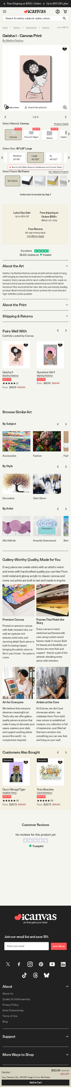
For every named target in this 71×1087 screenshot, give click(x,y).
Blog (5, 1021)
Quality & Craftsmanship (16, 999)
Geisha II (7, 372)
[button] (13, 134)
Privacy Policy (10, 1004)
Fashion (16, 27)
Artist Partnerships (13, 1010)
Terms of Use (10, 1016)
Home (5, 27)
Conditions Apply (35, 236)
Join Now (59, 946)
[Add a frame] (11, 107)
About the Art (13, 266)
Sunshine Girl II (46, 372)
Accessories (31, 27)
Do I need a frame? (59, 171)
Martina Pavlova (10, 375)
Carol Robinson (44, 792)
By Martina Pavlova (12, 40)
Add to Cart (36, 1082)
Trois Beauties (45, 789)
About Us (7, 993)
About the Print (14, 305)
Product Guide (61, 124)
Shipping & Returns (17, 316)
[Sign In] (57, 11)
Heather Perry (9, 792)
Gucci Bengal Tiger (13, 789)
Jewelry (45, 27)
